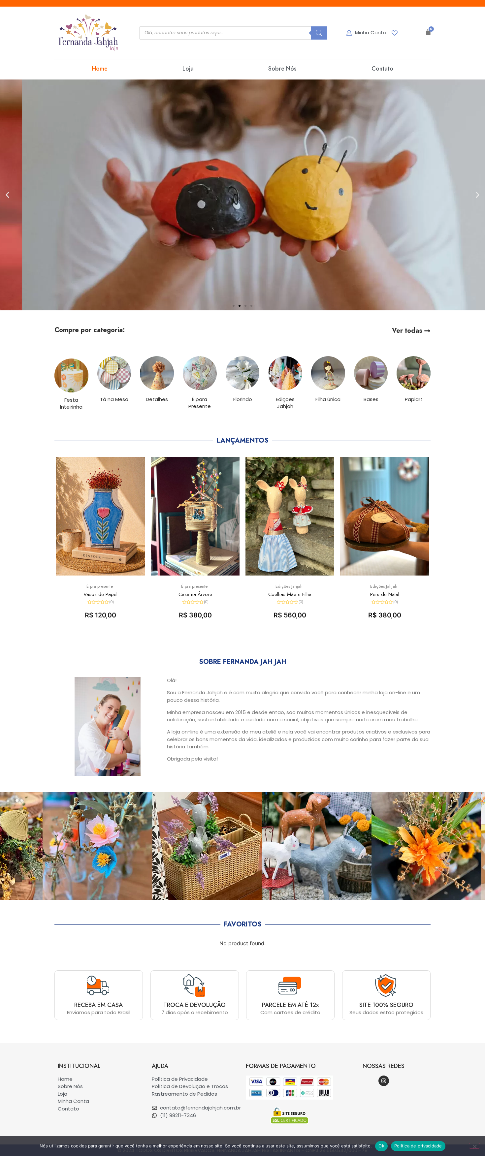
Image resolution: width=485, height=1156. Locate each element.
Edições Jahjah (289, 586)
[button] (234, 306)
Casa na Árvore (195, 594)
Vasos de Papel (100, 594)
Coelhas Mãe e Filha (289, 594)
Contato (382, 68)
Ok (381, 1145)
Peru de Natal (384, 594)
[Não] (474, 1146)
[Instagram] (383, 1081)
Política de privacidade (418, 1145)
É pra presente (99, 586)
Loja (188, 68)
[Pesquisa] (319, 33)
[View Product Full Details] (100, 573)
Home (100, 68)
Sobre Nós (282, 68)
